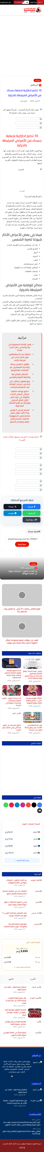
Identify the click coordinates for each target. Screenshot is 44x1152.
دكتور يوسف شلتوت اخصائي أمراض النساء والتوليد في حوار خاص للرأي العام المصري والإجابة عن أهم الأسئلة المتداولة (19, 398)
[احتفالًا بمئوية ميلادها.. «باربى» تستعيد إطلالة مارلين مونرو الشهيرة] (32, 690)
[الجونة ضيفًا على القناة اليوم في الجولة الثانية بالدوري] (34, 1036)
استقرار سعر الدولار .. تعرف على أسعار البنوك (15, 988)
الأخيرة (33, 979)
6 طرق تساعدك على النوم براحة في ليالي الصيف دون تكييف (11, 727)
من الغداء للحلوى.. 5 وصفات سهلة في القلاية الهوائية (22, 572)
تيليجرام (11, 513)
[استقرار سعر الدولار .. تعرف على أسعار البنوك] (34, 990)
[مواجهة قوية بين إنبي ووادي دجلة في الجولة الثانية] (34, 1025)
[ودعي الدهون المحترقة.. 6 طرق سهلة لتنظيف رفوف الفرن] (35, 905)
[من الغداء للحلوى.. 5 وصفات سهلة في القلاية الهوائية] (35, 883)
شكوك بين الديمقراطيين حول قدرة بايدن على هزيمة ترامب (20, 357)
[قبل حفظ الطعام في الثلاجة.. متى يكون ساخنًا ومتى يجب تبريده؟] (32, 717)
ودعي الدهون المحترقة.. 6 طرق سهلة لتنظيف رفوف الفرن (15, 903)
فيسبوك (30, 507)
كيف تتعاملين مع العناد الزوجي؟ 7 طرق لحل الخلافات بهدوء (14, 914)
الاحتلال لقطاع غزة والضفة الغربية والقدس (19, 375)
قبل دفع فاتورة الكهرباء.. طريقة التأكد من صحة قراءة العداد (16, 1000)
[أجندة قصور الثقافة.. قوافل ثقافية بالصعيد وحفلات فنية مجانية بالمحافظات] (11, 663)
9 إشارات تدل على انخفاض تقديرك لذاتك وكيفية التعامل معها (14, 892)
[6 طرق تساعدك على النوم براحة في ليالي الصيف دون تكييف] (11, 717)
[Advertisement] (22, 53)
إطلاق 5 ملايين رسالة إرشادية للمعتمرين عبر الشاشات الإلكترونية (19, 367)
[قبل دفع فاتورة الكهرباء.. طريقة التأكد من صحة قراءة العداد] (34, 1001)
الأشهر (10, 979)
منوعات (37, 80)
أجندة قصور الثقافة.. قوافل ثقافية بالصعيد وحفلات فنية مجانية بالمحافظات (13, 674)
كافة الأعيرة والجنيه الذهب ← (22, 967)
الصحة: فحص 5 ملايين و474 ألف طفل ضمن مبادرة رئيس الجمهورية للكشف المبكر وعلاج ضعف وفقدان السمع (19, 416)
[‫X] (29, 1076)
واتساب (30, 513)
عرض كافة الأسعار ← (22, 860)
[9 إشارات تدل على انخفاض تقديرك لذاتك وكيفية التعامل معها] (35, 894)
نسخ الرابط (30, 520)
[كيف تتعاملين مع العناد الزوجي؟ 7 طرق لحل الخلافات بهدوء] (35, 916)
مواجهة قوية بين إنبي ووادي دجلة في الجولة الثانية (15, 1023)
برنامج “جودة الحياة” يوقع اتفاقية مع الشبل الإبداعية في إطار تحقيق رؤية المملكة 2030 (32, 675)
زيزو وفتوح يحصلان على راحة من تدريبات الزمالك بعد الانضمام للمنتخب (19, 384)
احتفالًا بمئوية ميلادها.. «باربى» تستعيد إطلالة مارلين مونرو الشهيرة (33, 700)
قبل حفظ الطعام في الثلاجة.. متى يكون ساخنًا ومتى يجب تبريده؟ (33, 727)
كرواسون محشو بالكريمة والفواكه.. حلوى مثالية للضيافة (15, 925)
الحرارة (18, 151)
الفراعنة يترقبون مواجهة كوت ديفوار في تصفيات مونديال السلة (15, 1012)
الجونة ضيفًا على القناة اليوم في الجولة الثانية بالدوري (14, 1034)
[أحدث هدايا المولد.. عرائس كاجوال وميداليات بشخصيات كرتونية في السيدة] (11, 690)
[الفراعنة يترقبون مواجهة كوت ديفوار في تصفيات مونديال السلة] (34, 1013)
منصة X (11, 507)
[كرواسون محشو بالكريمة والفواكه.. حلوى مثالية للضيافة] (35, 927)
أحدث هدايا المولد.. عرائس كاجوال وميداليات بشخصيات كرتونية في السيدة (11, 702)
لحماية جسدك (33, 531)
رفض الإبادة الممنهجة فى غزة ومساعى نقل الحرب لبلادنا (19, 347)
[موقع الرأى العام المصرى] (32, 9)
